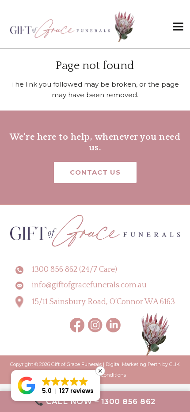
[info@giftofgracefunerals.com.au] (23, 286)
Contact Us (95, 172)
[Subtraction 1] (95, 325)
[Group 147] (113, 325)
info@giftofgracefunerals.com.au (89, 285)
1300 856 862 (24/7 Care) (74, 269)
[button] (178, 26)
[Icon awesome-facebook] (77, 325)
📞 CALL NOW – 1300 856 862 (95, 401)
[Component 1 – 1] (73, 26)
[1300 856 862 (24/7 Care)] (23, 270)
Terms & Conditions (103, 375)
